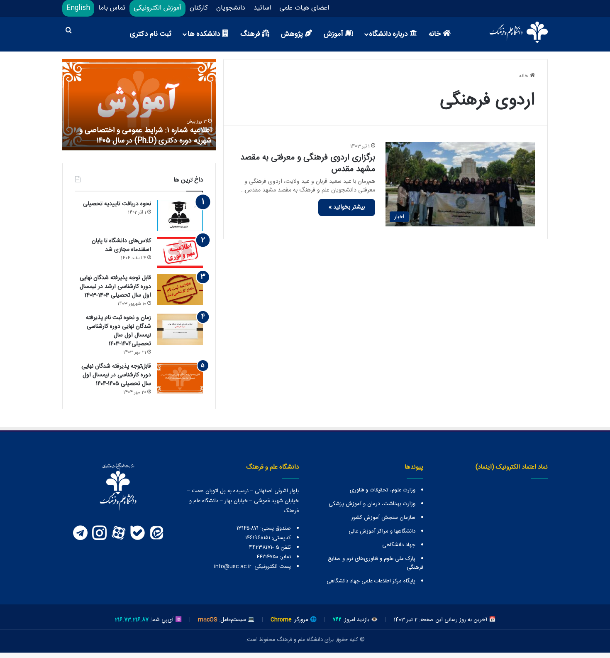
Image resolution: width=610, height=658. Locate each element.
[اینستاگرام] (99, 533)
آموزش (334, 34)
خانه (436, 34)
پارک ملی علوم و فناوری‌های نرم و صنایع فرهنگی (375, 563)
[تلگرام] (80, 533)
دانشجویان (230, 8)
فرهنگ (251, 34)
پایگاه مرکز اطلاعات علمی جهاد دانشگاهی (371, 581)
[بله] (137, 533)
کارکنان (199, 8)
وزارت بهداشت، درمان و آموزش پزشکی (372, 503)
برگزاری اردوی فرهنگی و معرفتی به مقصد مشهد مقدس (307, 163)
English (78, 8)
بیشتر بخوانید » (347, 207)
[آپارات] (118, 533)
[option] (139, 104)
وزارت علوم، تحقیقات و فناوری (382, 490)
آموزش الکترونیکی (157, 8)
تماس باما (111, 8)
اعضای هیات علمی (304, 8)
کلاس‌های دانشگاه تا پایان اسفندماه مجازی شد (121, 245)
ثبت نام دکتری (150, 34)
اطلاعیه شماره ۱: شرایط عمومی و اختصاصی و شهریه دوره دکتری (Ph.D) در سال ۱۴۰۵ (145, 135)
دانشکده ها (205, 34)
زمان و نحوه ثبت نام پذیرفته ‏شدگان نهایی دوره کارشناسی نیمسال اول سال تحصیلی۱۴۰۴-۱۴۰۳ (118, 331)
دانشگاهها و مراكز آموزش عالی (382, 531)
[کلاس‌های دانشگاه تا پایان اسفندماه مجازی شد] (180, 252)
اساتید (262, 8)
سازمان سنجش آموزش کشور (383, 517)
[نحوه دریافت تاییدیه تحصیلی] (180, 215)
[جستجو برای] (68, 31)
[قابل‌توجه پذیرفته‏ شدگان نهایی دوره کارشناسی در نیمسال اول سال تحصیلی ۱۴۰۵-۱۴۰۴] (180, 377)
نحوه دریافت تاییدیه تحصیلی (117, 204)
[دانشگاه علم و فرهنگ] (519, 32)
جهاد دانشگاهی (398, 545)
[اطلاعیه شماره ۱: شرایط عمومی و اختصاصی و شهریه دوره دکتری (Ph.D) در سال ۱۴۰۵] (139, 104)
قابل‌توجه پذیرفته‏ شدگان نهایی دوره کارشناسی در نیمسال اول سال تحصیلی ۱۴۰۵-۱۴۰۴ (116, 375)
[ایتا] (156, 533)
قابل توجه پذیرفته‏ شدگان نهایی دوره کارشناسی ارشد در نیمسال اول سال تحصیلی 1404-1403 (115, 286)
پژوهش (293, 34)
